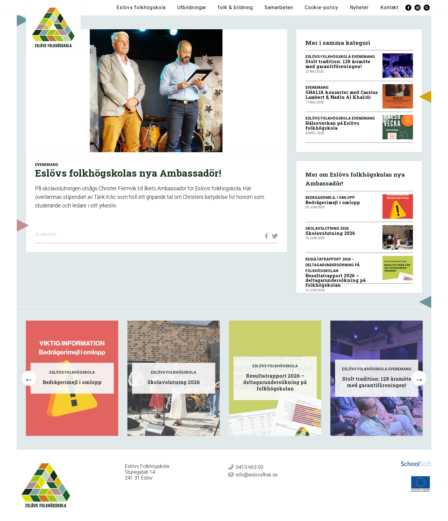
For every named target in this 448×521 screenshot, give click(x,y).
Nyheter (359, 7)
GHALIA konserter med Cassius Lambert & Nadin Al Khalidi (341, 94)
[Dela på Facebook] (265, 236)
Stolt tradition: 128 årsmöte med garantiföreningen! (337, 64)
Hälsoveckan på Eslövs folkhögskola (332, 125)
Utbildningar (191, 7)
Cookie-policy (321, 7)
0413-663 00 (249, 467)
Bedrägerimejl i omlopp (332, 202)
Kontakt (389, 7)
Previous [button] (29, 378)
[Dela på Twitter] (273, 236)
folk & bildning (235, 7)
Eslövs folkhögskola (141, 7)
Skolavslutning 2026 (330, 233)
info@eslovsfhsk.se (257, 475)
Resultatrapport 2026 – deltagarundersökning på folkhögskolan (335, 280)
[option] (72, 378)
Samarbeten (279, 7)
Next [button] (419, 378)
